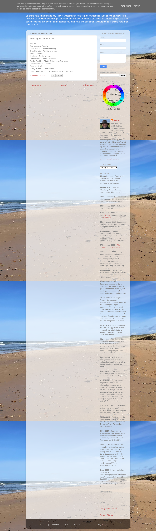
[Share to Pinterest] (61, 75)
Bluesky (108, 215)
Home (63, 85)
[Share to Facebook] (59, 75)
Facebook (107, 217)
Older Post (88, 85)
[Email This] (52, 75)
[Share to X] (56, 75)
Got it (137, 6)
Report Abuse (106, 515)
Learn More (125, 6)
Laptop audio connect (108, 509)
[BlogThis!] (54, 75)
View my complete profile (109, 159)
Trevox (116, 120)
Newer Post (36, 85)
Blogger (104, 525)
